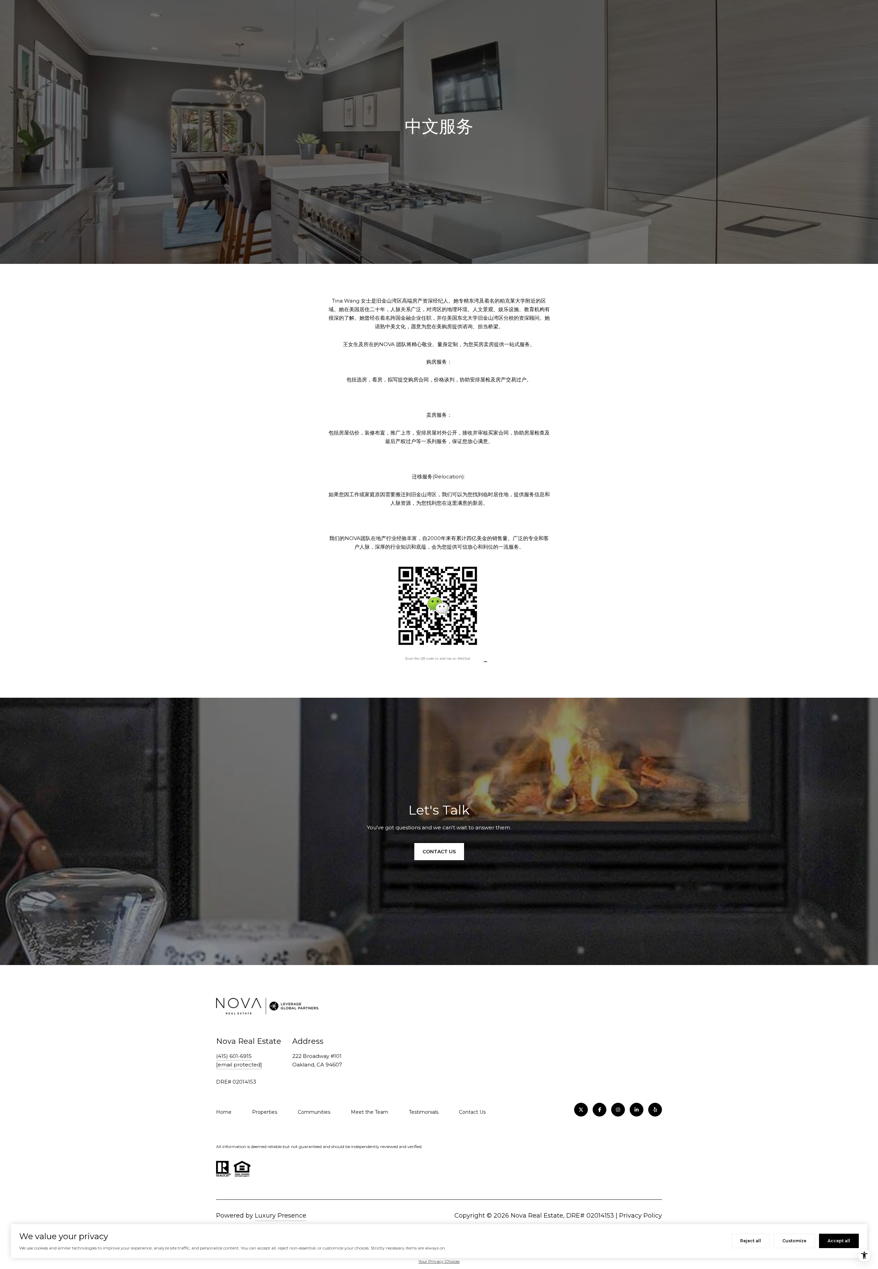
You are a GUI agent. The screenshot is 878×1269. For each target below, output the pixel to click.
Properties (264, 1112)
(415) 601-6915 (234, 1056)
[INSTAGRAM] (618, 1110)
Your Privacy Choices (439, 1261)
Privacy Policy (640, 1215)
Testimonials (423, 1112)
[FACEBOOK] (599, 1110)
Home (224, 1112)
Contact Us (472, 1112)
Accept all (839, 1240)
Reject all (750, 1240)
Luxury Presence (280, 1215)
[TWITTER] (581, 1110)
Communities (314, 1112)
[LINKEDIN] (636, 1110)
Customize (794, 1240)
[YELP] (655, 1110)
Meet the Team (369, 1112)
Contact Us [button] (439, 852)
